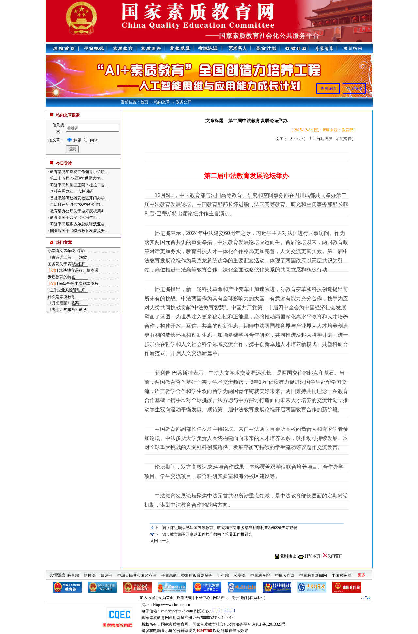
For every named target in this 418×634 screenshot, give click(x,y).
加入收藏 (147, 597)
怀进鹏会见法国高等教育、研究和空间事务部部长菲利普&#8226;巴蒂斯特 (233, 528)
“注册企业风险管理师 (66, 290)
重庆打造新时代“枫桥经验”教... (76, 204)
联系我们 (257, 597)
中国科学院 (260, 573)
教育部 (73, 573)
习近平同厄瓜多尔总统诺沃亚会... (78, 224)
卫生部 (223, 573)
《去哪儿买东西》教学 (67, 309)
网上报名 (354, 88)
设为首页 (166, 597)
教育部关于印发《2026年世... (74, 217)
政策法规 (184, 597)
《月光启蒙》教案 (63, 303)
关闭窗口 (335, 556)
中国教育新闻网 (313, 573)
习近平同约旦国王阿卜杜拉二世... (78, 185)
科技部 (90, 573)
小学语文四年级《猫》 (67, 251)
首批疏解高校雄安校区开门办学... (78, 198)
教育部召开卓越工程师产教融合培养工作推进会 (211, 534)
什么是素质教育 (61, 296)
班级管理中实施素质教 (78, 283)
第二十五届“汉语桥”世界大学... (76, 178)
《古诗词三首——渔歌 (67, 257)
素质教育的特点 (61, 277)
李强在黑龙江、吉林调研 (71, 191)
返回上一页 (160, 540)
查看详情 (328, 88)
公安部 (240, 573)
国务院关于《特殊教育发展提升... (78, 230)
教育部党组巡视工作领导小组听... (78, 172)
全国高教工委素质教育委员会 (186, 573)
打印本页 (312, 556)
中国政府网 (285, 573)
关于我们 (239, 597)
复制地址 (288, 556)
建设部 (106, 573)
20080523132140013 (216, 617)
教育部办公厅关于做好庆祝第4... (77, 211)
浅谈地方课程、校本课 (78, 270)
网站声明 (221, 597)
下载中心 (202, 597)
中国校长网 (341, 573)
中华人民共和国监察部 (136, 573)
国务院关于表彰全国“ (66, 264)
